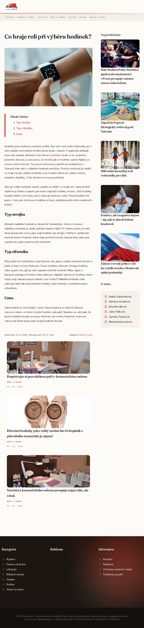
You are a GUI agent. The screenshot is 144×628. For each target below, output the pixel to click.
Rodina (82, 17)
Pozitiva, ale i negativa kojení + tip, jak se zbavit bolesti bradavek (120, 220)
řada (38, 155)
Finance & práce (25, 17)
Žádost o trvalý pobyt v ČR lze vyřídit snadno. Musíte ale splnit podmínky (120, 268)
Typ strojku (23, 122)
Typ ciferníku (24, 128)
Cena (19, 134)
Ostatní (72, 17)
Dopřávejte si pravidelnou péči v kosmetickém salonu (47, 376)
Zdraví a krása (97, 17)
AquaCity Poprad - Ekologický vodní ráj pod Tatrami (117, 127)
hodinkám (55, 155)
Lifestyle (42, 17)
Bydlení (10, 17)
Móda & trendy (58, 17)
